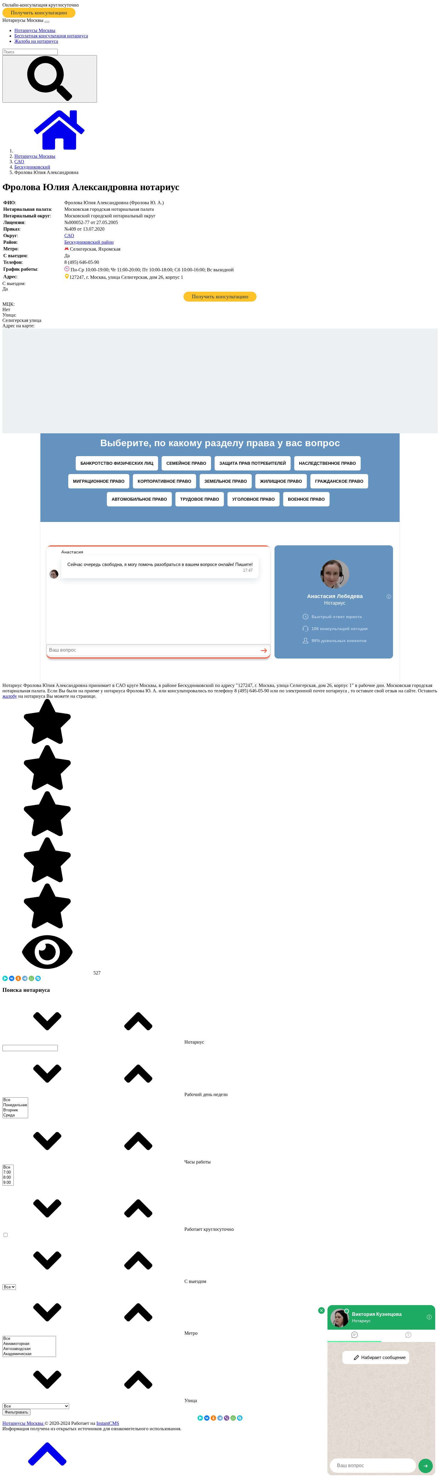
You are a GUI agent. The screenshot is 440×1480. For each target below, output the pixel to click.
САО (69, 235)
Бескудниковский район (89, 242)
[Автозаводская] (29, 1349)
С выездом (194, 1281)
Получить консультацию (39, 13)
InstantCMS (107, 1423)
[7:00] (8, 1172)
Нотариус (193, 1042)
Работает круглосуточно (208, 1229)
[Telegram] (25, 978)
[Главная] (59, 150)
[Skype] (38, 978)
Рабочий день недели (205, 1094)
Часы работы (197, 1161)
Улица (190, 1400)
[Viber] (226, 1418)
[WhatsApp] (31, 978)
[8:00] (8, 1177)
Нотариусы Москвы (23, 1423)
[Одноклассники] (18, 978)
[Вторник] (15, 1110)
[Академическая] (29, 1354)
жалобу (9, 696)
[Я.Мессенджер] (5, 978)
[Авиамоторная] (29, 1343)
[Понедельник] (15, 1105)
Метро (190, 1333)
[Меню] (47, 22)
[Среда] (15, 1115)
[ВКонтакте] (11, 978)
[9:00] (8, 1182)
